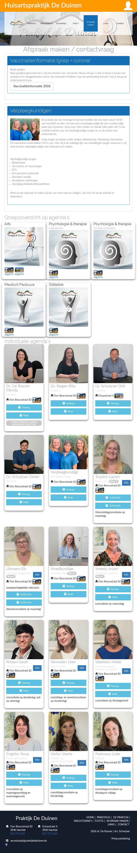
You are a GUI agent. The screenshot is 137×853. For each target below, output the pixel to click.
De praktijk (61, 23)
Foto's (76, 23)
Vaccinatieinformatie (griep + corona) (50, 60)
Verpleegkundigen (31, 111)
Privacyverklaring (120, 838)
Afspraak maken (91, 23)
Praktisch (31, 23)
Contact (120, 23)
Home (90, 817)
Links (105, 23)
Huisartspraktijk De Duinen (43, 5)
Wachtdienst (46, 23)
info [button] (126, 483)
